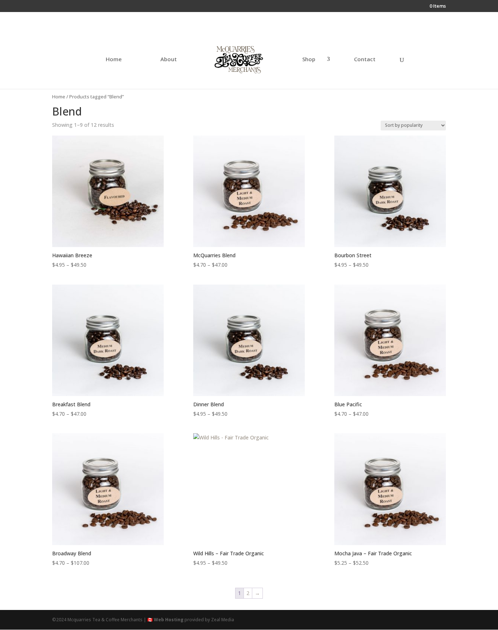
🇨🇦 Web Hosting (165, 620)
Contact (365, 59)
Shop (308, 59)
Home (114, 59)
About (168, 59)
